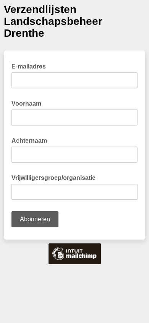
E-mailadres (30, 66)
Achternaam (31, 140)
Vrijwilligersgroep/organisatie (55, 177)
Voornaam (28, 103)
